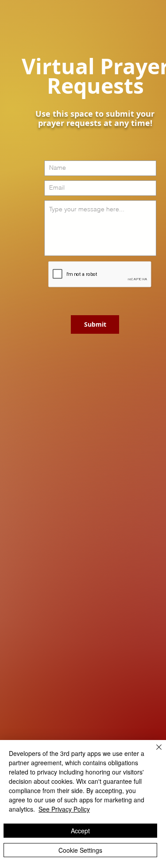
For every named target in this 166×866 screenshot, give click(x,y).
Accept (80, 830)
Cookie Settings (80, 850)
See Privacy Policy (64, 809)
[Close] (153, 752)
